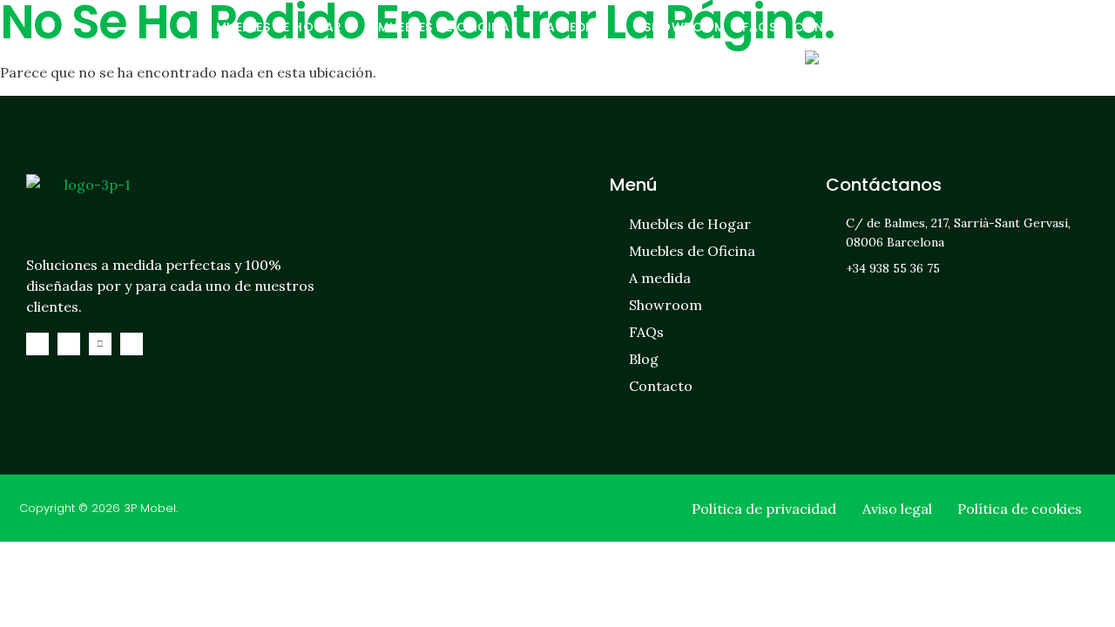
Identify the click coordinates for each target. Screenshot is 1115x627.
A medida (577, 27)
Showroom (684, 27)
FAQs (759, 27)
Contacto (832, 27)
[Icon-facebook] (37, 344)
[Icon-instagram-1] (68, 344)
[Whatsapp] (100, 344)
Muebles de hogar (279, 27)
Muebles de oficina (444, 27)
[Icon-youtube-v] (131, 344)
